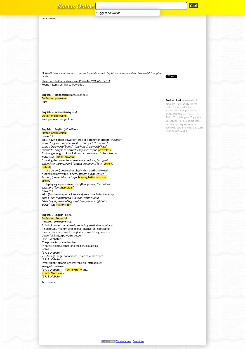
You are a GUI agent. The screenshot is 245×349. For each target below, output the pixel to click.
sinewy (46, 180)
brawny (82, 177)
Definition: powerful (54, 98)
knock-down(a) (65, 156)
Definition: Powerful (54, 218)
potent (46, 167)
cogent (108, 163)
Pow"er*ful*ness (52, 273)
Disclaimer (138, 341)
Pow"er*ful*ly (73, 269)
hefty (91, 177)
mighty (60, 204)
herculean (67, 187)
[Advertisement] (122, 45)
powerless (104, 149)
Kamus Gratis (76, 6)
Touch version (123, 341)
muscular (101, 177)
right (68, 204)
